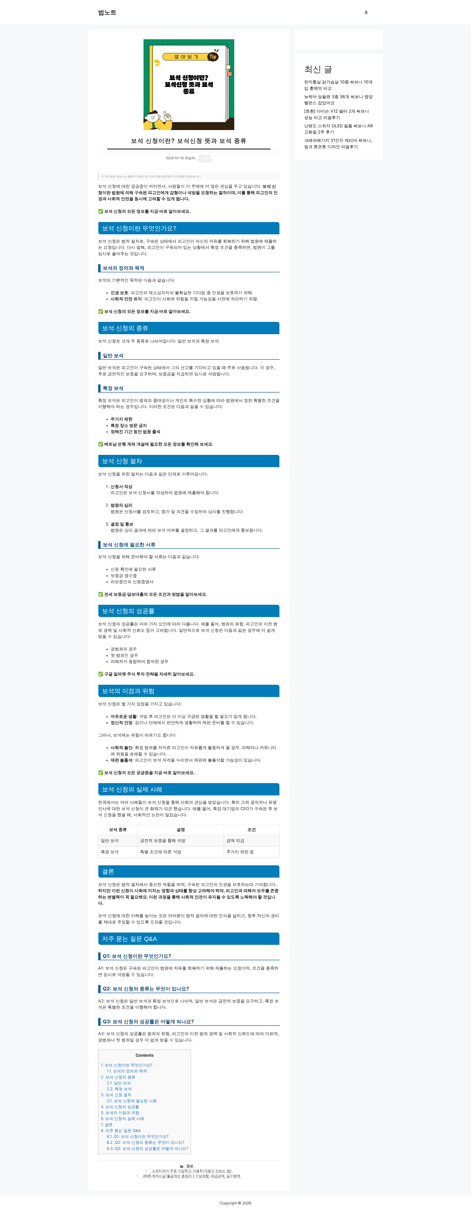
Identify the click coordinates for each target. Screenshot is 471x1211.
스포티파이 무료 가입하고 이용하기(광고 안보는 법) (191, 1171)
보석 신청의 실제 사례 (122, 1118)
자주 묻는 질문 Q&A (121, 1130)
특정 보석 (119, 1088)
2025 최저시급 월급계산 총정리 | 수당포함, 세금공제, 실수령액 (191, 1176)
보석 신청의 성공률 (120, 1106)
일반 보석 (119, 1082)
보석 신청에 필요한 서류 (132, 1100)
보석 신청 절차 (116, 1094)
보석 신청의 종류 (118, 1077)
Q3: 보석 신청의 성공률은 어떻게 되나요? (147, 1148)
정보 (189, 1166)
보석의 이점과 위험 (120, 1112)
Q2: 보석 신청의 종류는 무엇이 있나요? (145, 1142)
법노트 (107, 12)
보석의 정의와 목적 (127, 1070)
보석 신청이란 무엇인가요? (126, 1065)
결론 (107, 1124)
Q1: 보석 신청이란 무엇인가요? (138, 1136)
